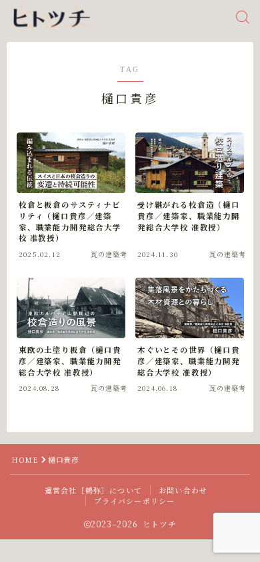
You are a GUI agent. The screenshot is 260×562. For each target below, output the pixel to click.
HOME (24, 459)
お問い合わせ (183, 490)
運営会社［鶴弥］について (93, 490)
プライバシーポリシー (134, 500)
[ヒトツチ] (50, 17)
